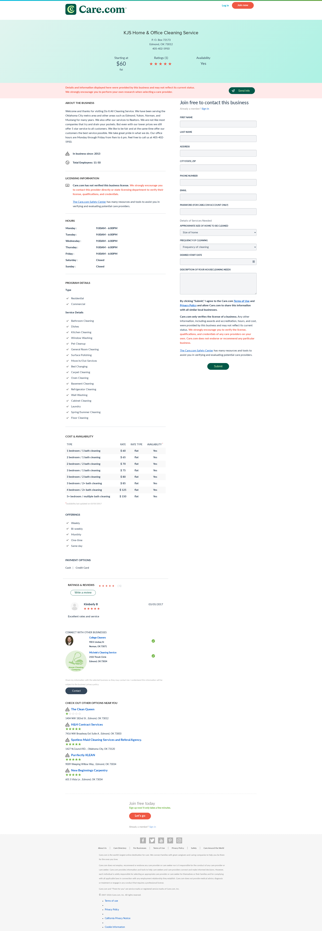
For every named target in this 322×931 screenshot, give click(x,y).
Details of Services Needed (196, 221)
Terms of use (111, 901)
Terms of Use (242, 301)
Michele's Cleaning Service (102, 653)
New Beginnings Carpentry (89, 770)
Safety (194, 848)
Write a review (83, 592)
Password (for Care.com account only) (204, 205)
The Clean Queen (82, 709)
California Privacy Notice (117, 918)
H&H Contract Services (87, 724)
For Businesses (139, 848)
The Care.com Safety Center (196, 350)
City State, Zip (188, 161)
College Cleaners (97, 638)
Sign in (205, 109)
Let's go (140, 815)
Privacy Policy (188, 305)
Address (185, 147)
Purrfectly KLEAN (83, 755)
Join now (242, 5)
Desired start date (191, 255)
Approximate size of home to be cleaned (204, 226)
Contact (76, 691)
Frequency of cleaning (194, 241)
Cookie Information (115, 927)
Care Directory (120, 848)
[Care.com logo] (97, 10)
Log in (225, 5)
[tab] (218, 221)
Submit (218, 366)
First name (186, 117)
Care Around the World (214, 848)
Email (183, 190)
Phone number (189, 176)
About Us (102, 848)
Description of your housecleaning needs (205, 270)
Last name (186, 132)
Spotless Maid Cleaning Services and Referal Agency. (106, 740)
